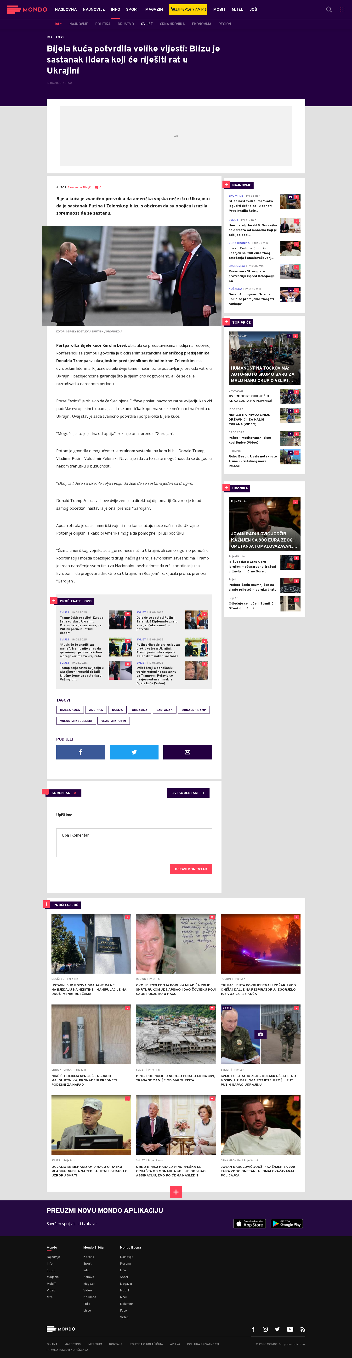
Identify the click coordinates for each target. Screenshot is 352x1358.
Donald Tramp (194, 710)
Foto (86, 1304)
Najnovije (53, 1257)
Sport (51, 1270)
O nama (52, 1344)
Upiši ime (64, 815)
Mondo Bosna (130, 1248)
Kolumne (89, 1297)
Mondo (52, 1248)
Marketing (73, 1344)
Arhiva (175, 1344)
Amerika (96, 710)
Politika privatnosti (203, 1344)
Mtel (50, 1297)
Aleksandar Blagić (79, 187)
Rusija (117, 710)
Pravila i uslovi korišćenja (67, 1350)
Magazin (53, 1277)
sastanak (165, 710)
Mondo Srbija (93, 1248)
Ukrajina (140, 710)
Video (51, 1291)
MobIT (51, 1284)
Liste (87, 1311)
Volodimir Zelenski (76, 721)
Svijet (60, 37)
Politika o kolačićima (146, 1344)
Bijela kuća (70, 710)
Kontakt (116, 1344)
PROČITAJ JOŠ (66, 905)
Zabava (88, 1277)
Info (49, 37)
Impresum (95, 1344)
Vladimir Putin (113, 721)
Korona (88, 1257)
